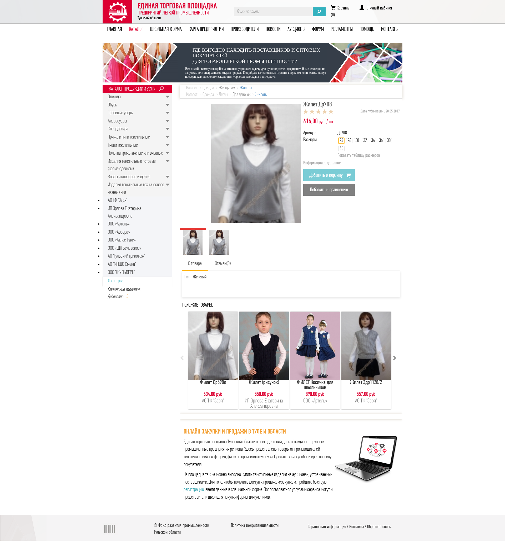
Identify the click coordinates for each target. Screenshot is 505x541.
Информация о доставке (322, 163)
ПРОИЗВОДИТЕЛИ (245, 29)
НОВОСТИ (273, 29)
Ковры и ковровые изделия (129, 177)
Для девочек (241, 94)
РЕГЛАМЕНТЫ (342, 29)
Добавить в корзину (326, 175)
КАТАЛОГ (136, 29)
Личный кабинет (378, 8)
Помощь (367, 29)
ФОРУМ (318, 29)
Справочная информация (327, 527)
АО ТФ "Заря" (117, 200)
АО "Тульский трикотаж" (126, 256)
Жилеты (246, 88)
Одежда (114, 97)
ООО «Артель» (119, 224)
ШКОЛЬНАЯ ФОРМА (166, 29)
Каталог (192, 88)
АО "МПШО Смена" (122, 264)
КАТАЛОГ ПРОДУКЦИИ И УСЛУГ (133, 89)
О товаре (195, 263)
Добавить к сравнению (329, 190)
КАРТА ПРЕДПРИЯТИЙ (206, 29)
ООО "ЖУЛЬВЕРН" (121, 272)
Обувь (112, 105)
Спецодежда (118, 129)
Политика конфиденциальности (255, 525)
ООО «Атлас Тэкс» (122, 240)
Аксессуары (117, 121)
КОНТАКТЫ (389, 29)
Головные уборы (120, 113)
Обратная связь (379, 527)
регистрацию (194, 489)
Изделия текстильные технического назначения (136, 188)
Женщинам (227, 88)
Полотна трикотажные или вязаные (135, 153)
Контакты (356, 527)
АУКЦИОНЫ (296, 29)
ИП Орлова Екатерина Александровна (124, 212)
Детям (223, 94)
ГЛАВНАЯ (114, 29)
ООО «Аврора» (119, 232)
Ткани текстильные (123, 145)
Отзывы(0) (223, 263)
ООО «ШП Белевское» (125, 248)
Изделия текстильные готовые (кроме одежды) (132, 165)
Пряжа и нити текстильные (129, 137)
